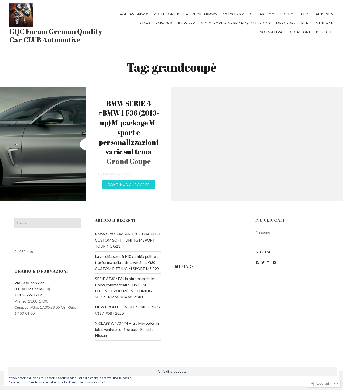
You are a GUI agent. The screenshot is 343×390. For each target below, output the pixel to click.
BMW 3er (164, 23)
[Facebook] (257, 262)
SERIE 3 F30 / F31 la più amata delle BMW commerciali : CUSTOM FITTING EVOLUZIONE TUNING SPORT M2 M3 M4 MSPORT (124, 287)
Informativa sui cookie (94, 382)
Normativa (271, 32)
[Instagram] (268, 262)
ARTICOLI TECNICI (277, 14)
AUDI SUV (325, 14)
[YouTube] (274, 262)
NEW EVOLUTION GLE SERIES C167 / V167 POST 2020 (127, 310)
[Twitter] (263, 262)
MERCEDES (286, 23)
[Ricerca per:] (47, 223)
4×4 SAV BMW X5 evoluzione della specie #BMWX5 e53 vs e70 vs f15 (187, 14)
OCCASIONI (299, 32)
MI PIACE (184, 266)
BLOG (145, 23)
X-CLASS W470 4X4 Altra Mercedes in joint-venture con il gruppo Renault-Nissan (127, 329)
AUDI (305, 14)
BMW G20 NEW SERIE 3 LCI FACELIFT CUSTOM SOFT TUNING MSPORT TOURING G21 (128, 240)
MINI (305, 23)
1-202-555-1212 (28, 295)
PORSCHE (325, 32)
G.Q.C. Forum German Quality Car (236, 23)
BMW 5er (186, 23)
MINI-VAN (325, 23)
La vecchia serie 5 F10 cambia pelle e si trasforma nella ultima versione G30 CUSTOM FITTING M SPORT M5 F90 (127, 262)
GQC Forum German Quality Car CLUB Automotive (55, 36)
